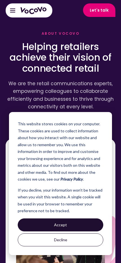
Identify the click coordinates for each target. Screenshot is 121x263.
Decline (60, 239)
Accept (60, 224)
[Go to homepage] (33, 10)
